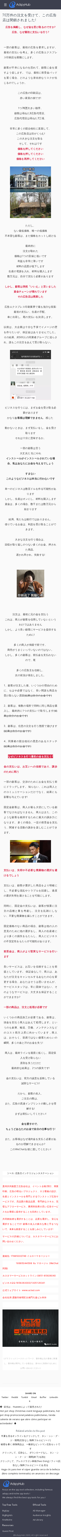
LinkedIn (54, 1397)
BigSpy (5, 1510)
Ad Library (38, 1519)
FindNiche (7, 1519)
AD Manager (39, 1510)
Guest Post (7, 1531)
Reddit (15, 1397)
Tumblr (24, 1397)
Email (34, 1397)
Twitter (5, 1397)
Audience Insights (42, 1515)
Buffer (43, 1397)
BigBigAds (7, 1515)
